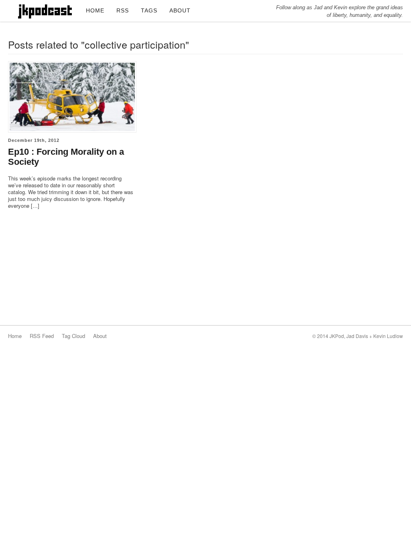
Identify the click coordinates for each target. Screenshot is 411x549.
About (100, 336)
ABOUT (180, 10)
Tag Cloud (73, 336)
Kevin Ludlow (388, 335)
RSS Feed (42, 336)
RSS (122, 10)
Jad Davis (357, 335)
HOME (95, 10)
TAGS (149, 10)
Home (15, 336)
